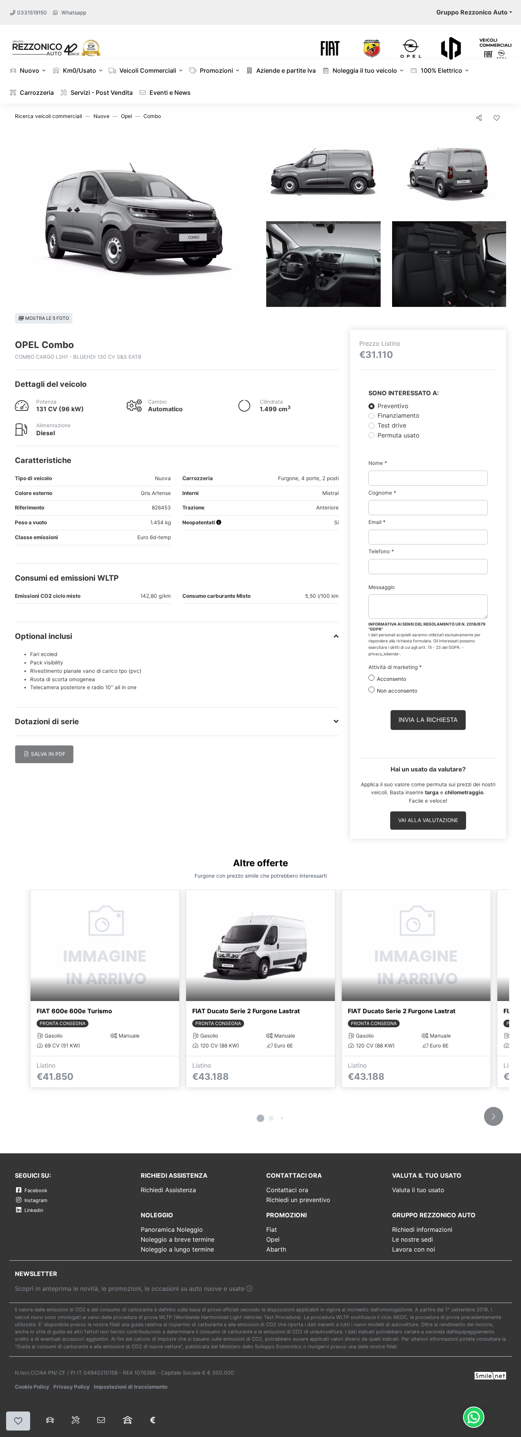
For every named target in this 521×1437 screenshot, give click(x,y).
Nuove (101, 116)
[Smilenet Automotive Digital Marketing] (490, 1375)
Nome (377, 463)
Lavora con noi (413, 1249)
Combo (152, 116)
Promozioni (215, 70)
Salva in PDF (47, 754)
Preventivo (393, 406)
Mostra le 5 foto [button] (46, 318)
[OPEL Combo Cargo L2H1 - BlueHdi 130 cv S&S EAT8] (135, 218)
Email (377, 522)
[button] (219, 522)
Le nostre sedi (412, 1239)
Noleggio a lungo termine (177, 1249)
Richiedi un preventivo (298, 1200)
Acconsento (391, 679)
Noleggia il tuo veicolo (364, 70)
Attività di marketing (395, 667)
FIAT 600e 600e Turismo (74, 1011)
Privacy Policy (71, 1387)
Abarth (276, 1249)
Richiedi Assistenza (168, 1190)
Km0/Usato (78, 70)
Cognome (382, 493)
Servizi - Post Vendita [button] (101, 92)
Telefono (381, 551)
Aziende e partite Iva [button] (285, 70)
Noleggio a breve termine (177, 1239)
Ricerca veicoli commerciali (48, 116)
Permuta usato (399, 435)
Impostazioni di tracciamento (130, 1387)
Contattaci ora (287, 1190)
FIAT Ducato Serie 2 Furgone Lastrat (246, 1011)
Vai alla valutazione (428, 820)
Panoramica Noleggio (172, 1229)
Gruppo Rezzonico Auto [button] (472, 12)
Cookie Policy (32, 1387)
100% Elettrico (440, 70)
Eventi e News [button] (169, 92)
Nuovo (28, 70)
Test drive (392, 425)
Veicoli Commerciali (147, 70)
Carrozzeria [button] (36, 92)
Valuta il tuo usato (418, 1190)
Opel (126, 116)
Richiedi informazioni (422, 1229)
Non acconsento (397, 691)
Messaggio (381, 587)
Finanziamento (399, 415)
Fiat (271, 1229)
